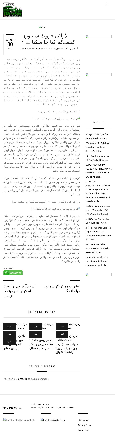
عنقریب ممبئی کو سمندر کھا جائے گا (62, 288)
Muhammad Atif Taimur (33, 48)
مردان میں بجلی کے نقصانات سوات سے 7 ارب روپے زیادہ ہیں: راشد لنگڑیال (67, 343)
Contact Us (83, 430)
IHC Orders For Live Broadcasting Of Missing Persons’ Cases (98, 248)
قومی (10, 334)
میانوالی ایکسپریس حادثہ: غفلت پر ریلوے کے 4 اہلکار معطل (41, 341)
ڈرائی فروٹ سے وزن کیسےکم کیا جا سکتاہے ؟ (48, 38)
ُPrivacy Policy (84, 425)
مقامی (10, 342)
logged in (22, 378)
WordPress (45, 408)
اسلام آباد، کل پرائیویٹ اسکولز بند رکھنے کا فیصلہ (19, 291)
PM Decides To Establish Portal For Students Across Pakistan (98, 147)
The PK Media (38, 404)
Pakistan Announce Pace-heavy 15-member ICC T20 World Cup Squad (98, 210)
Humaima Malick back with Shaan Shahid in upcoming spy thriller (97, 261)
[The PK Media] (12, 15)
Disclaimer (83, 420)
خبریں (72, 48)
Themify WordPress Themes (63, 408)
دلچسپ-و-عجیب (61, 48)
